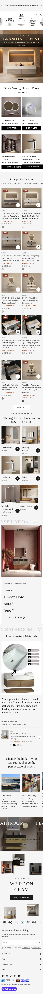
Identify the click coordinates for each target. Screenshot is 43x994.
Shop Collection (20, 535)
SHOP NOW (21, 71)
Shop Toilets (31, 128)
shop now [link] (21, 844)
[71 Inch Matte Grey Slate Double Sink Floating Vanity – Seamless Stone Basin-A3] (11, 198)
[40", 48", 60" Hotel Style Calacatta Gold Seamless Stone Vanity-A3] (32, 283)
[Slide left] (18, 750)
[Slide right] (24, 750)
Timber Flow (14, 597)
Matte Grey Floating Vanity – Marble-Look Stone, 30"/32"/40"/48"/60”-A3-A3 (31, 258)
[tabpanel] (22, 295)
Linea (8, 590)
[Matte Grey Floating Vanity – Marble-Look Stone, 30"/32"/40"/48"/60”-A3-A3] (32, 240)
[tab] (6, 183)
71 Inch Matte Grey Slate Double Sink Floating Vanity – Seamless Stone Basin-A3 (11, 216)
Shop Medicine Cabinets (16, 167)
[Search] (37, 15)
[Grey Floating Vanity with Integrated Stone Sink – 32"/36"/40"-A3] (11, 370)
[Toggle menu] (2, 15)
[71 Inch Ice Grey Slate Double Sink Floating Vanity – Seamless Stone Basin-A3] (11, 240)
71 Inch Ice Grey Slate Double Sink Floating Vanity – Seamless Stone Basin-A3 (11, 258)
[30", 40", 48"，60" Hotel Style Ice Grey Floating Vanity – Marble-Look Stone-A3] (11, 283)
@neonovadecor (21, 897)
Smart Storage (14, 617)
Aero (7, 610)
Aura (7, 603)
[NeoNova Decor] (13, 21)
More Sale (21, 408)
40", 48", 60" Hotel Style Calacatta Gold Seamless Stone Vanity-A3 (30, 300)
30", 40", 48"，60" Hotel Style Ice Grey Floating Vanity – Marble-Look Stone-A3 (11, 300)
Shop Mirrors (11, 128)
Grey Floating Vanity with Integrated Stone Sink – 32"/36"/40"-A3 (10, 387)
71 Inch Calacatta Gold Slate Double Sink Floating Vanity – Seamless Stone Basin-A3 (31, 216)
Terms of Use (26, 947)
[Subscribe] (39, 943)
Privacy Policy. (36, 947)
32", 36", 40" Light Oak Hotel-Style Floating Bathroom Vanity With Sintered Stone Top (22, 736)
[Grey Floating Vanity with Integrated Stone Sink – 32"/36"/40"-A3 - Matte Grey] (3, 398)
